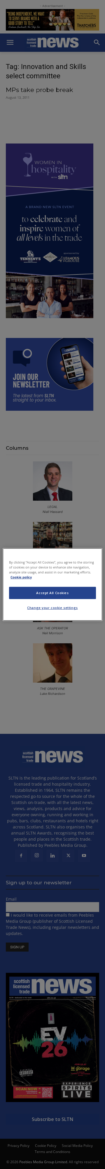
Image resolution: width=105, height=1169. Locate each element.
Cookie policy (21, 577)
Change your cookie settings (52, 607)
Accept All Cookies (52, 593)
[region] (52, 584)
